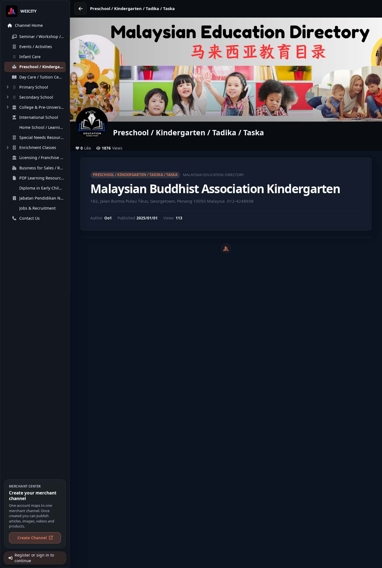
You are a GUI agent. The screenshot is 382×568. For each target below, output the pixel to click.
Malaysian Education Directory (213, 174)
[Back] (80, 9)
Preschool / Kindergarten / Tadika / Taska (135, 174)
